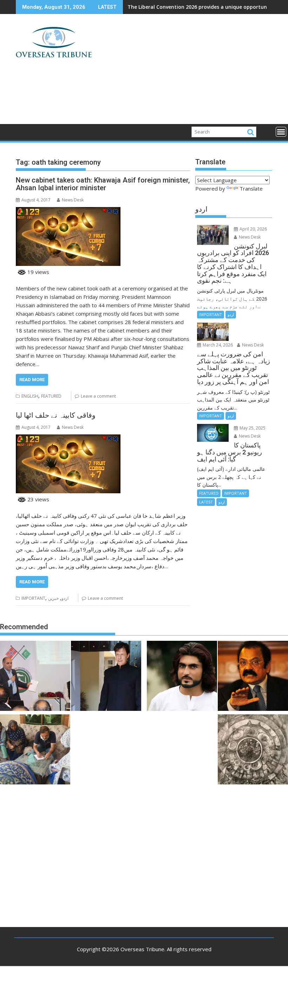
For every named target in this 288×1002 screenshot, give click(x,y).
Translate (251, 188)
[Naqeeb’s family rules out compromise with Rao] (182, 677)
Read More (32, 379)
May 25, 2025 (252, 428)
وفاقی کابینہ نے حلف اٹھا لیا (56, 415)
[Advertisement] (185, 72)
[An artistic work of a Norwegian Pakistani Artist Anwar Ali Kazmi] (253, 750)
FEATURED (51, 396)
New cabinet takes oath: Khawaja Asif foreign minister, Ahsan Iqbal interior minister (103, 184)
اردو (64, 598)
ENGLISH (29, 396)
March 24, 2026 (217, 345)
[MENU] (281, 132)
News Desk (73, 200)
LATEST (206, 502)
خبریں (53, 598)
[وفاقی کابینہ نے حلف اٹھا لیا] (68, 438)
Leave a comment (98, 396)
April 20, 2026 (252, 229)
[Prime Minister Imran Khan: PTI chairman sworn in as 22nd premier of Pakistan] (106, 677)
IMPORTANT (33, 598)
